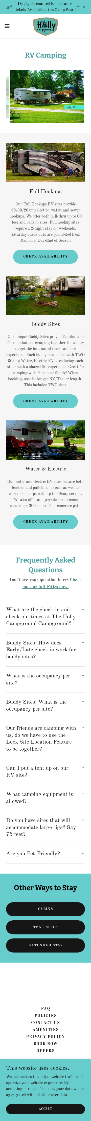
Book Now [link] (45, 1044)
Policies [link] (45, 1016)
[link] (45, 26)
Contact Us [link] (45, 1023)
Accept (45, 1108)
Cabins (45, 909)
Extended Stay (45, 945)
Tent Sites (45, 927)
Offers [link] (45, 1051)
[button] (8, 26)
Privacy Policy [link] (45, 1037)
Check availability (45, 256)
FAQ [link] (45, 1009)
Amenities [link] (45, 1030)
